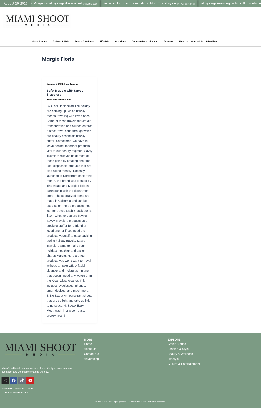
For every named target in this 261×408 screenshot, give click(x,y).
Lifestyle (104, 41)
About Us (183, 41)
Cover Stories (39, 41)
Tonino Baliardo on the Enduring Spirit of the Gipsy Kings (134, 3)
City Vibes (120, 41)
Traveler (74, 84)
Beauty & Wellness (84, 41)
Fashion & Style (61, 41)
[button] (41, 41)
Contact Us (197, 41)
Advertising (212, 41)
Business (168, 41)
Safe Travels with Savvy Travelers (65, 92)
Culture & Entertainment (145, 41)
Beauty (50, 84)
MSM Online (62, 84)
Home (88, 344)
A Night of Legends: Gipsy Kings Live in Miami (44, 3)
